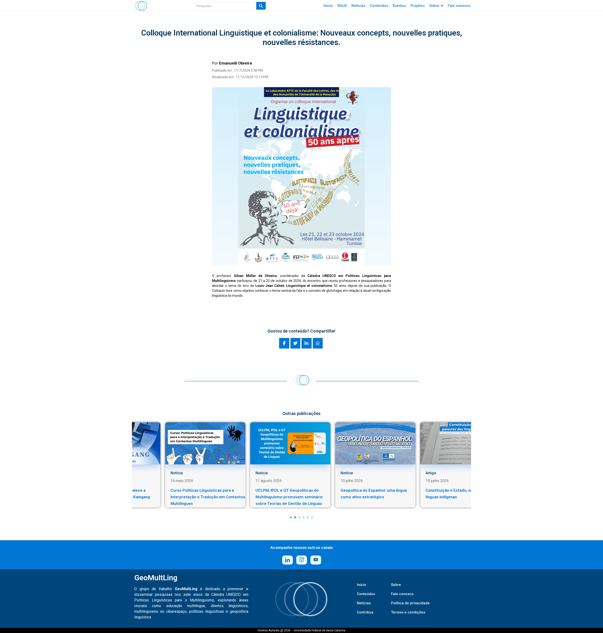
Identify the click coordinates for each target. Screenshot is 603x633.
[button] (291, 517)
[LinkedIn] (287, 560)
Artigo (357, 473)
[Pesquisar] (261, 6)
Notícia (188, 473)
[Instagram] (301, 560)
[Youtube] (315, 560)
